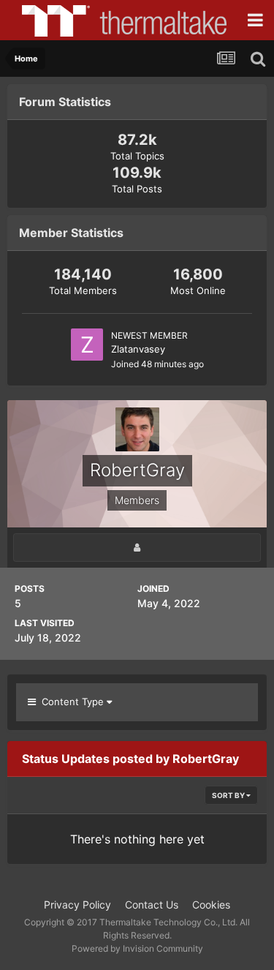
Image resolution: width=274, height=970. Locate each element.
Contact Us (151, 904)
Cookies (211, 904)
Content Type (71, 701)
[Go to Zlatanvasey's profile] (87, 344)
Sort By (229, 795)
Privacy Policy (77, 904)
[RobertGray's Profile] (137, 547)
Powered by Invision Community (137, 948)
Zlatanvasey (138, 349)
